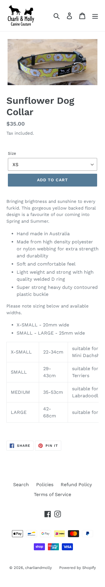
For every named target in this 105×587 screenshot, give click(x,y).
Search (21, 484)
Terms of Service (52, 494)
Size (12, 153)
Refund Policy (76, 484)
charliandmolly (38, 567)
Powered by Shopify (77, 567)
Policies (44, 484)
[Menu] (95, 15)
